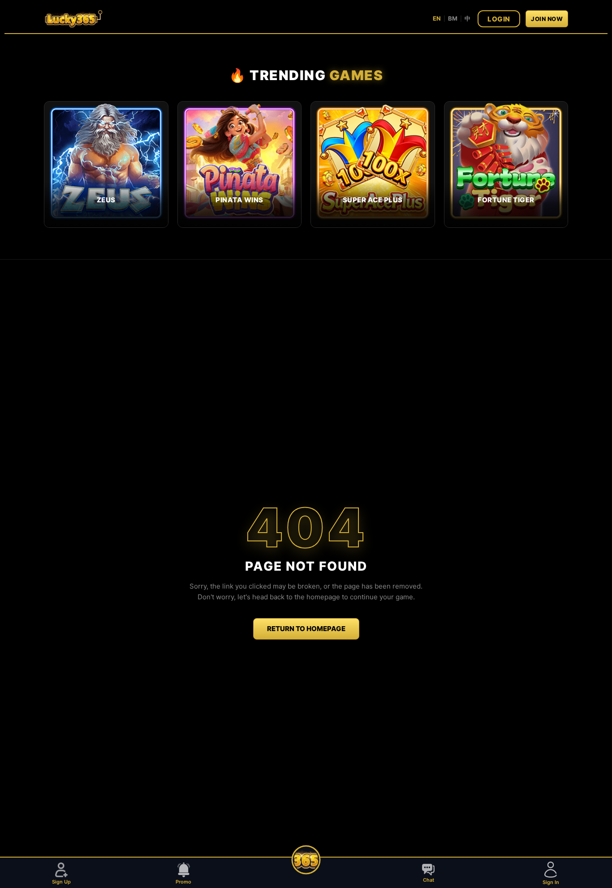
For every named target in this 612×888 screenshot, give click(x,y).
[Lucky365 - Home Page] (73, 19)
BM (452, 18)
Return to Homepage (306, 628)
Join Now (547, 18)
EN (437, 18)
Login (498, 19)
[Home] (306, 860)
